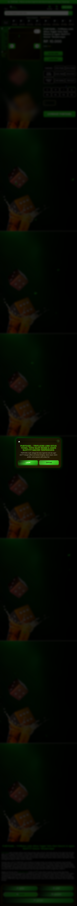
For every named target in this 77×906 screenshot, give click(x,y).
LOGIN (28, 462)
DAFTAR (49, 462)
